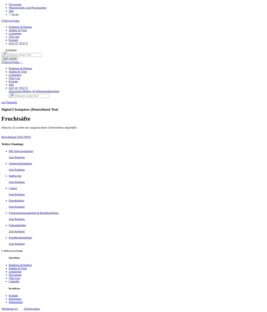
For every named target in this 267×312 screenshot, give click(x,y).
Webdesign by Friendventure (20, 308)
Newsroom (15, 4)
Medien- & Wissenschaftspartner (40, 91)
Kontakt (13, 40)
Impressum (15, 298)
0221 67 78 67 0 (18, 43)
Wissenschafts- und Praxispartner (27, 7)
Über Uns (14, 78)
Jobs (11, 11)
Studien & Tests (18, 30)
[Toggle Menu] (21, 63)
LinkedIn (14, 281)
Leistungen (15, 33)
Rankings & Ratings (20, 27)
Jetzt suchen (10, 58)
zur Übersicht (9, 102)
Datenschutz (16, 302)
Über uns (14, 36)
